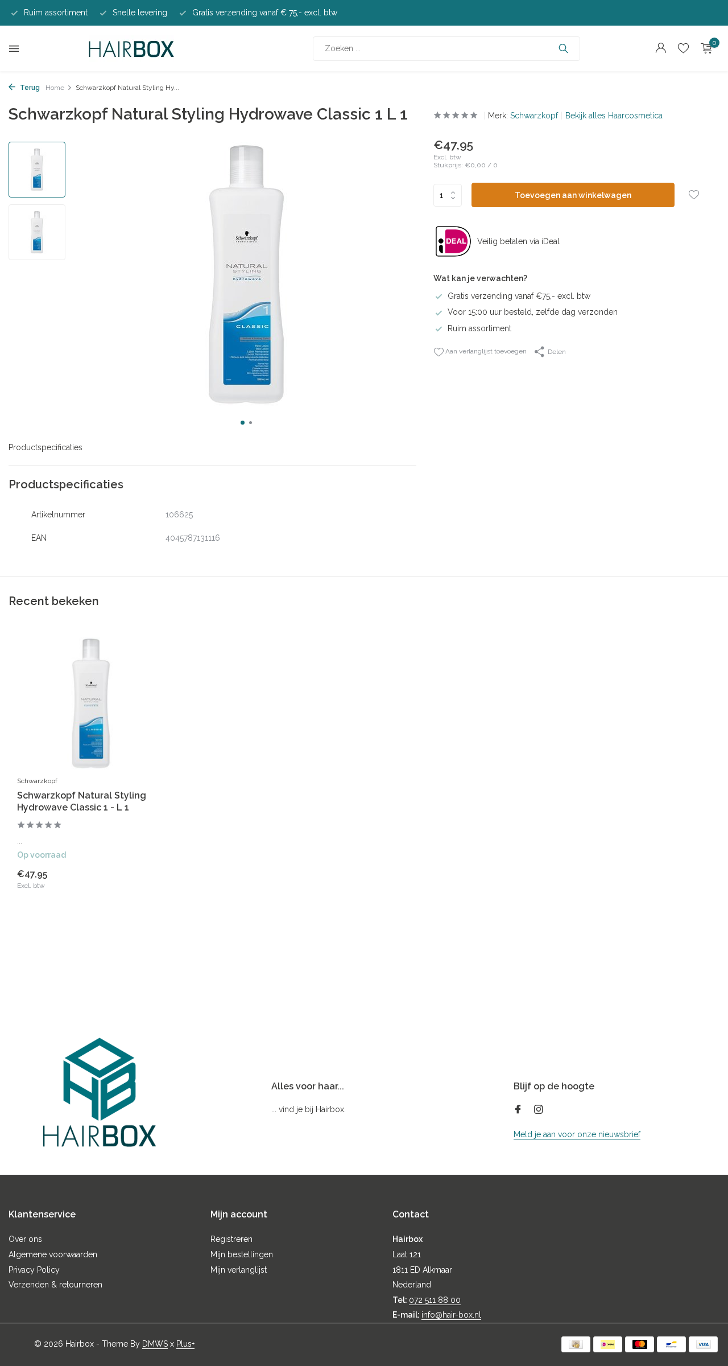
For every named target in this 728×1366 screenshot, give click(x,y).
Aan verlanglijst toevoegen (485, 351)
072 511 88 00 (435, 1300)
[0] (704, 48)
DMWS (155, 1343)
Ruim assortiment (479, 328)
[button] (242, 423)
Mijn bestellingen (241, 1254)
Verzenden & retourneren (55, 1284)
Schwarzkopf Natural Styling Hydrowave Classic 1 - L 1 (81, 801)
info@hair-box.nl (451, 1314)
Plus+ (185, 1343)
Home (55, 88)
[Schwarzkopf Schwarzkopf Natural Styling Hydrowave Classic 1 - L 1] (91, 703)
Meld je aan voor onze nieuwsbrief (577, 1134)
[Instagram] (538, 1110)
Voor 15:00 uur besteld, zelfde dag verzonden (533, 311)
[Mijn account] (660, 48)
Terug (29, 88)
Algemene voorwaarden (53, 1254)
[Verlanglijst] (683, 48)
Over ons (25, 1239)
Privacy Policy (34, 1269)
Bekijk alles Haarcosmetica (614, 115)
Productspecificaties (45, 447)
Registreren (231, 1239)
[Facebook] (518, 1110)
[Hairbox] (131, 48)
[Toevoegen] (145, 878)
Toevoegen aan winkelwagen (573, 195)
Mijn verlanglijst (238, 1269)
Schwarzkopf (534, 115)
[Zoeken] (563, 48)
